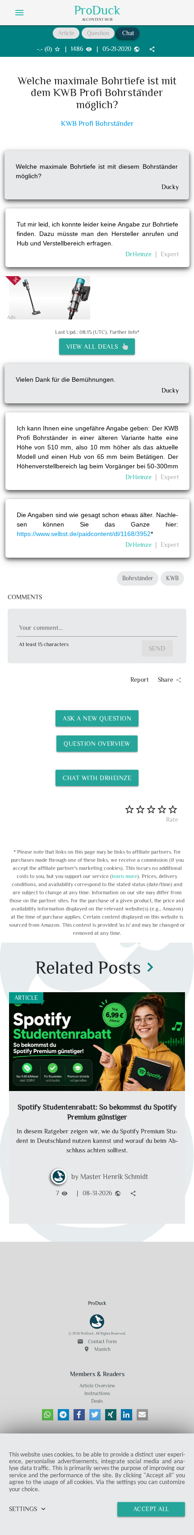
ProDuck (97, 10)
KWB (172, 578)
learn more (124, 876)
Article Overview (97, 1385)
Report (139, 679)
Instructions (97, 1393)
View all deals (94, 346)
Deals (97, 1401)
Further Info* (124, 332)
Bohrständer (137, 578)
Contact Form (97, 1341)
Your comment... (41, 627)
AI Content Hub (97, 19)
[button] (47, 1414)
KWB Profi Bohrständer (97, 124)
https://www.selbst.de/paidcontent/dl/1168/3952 (84, 533)
